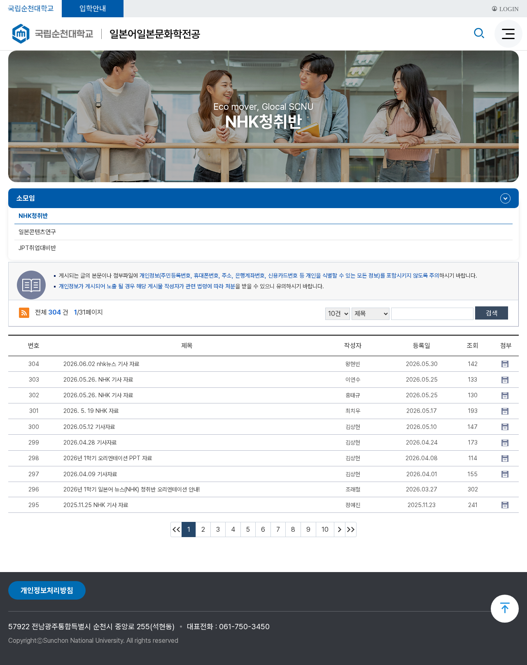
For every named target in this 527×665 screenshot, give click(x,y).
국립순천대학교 (31, 8)
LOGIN (508, 9)
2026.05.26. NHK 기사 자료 (98, 379)
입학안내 (92, 8)
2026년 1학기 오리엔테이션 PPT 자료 (107, 458)
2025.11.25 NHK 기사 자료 (95, 505)
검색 (491, 313)
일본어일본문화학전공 (155, 34)
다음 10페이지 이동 (339, 529)
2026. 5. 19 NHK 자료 (91, 411)
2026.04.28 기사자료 (90, 442)
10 (325, 529)
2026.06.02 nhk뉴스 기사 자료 (101, 364)
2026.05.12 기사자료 (89, 427)
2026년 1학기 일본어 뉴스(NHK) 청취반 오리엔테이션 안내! (131, 489)
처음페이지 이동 (176, 529)
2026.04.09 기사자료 (90, 474)
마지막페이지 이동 (351, 529)
